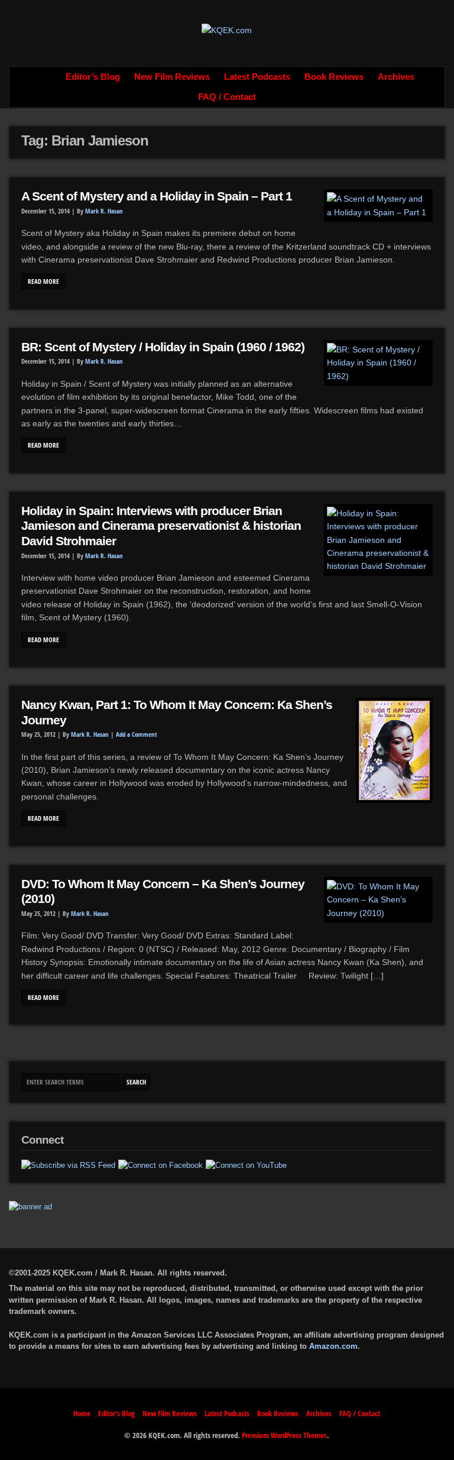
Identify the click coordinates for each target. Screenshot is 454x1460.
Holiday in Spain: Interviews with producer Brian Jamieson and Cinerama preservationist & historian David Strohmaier (161, 526)
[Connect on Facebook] (160, 1165)
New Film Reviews (172, 77)
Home (45, 77)
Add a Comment (136, 734)
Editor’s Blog (93, 77)
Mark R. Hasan (104, 211)
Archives (396, 77)
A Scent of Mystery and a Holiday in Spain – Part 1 (156, 196)
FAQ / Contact (227, 97)
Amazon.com (333, 1346)
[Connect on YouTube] (246, 1165)
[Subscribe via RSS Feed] (68, 1165)
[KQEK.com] (227, 30)
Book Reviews (334, 77)
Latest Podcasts (257, 77)
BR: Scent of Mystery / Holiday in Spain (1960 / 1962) (162, 347)
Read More (43, 281)
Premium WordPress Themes (284, 1435)
